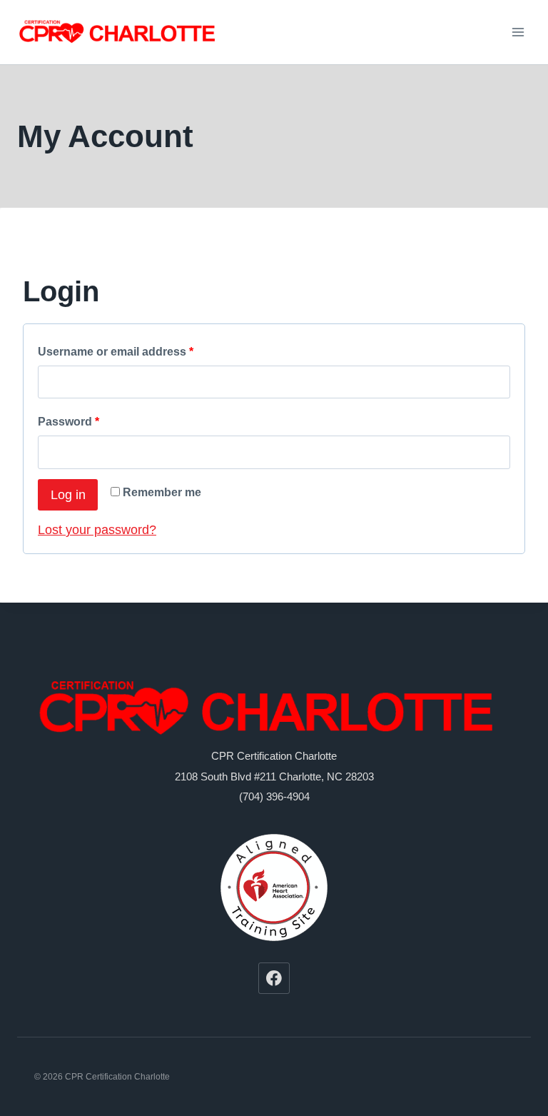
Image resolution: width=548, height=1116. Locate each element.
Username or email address (115, 352)
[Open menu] (517, 32)
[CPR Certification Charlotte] (120, 32)
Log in (68, 495)
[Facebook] (274, 978)
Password (68, 422)
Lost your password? (97, 530)
